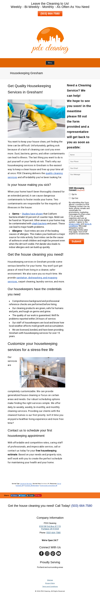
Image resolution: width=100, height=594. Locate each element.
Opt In (74, 194)
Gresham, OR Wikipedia (32, 485)
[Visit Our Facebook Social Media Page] (41, 553)
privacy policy (74, 224)
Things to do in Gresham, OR (48, 485)
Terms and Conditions (50, 586)
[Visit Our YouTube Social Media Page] (58, 553)
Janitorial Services (26, 483)
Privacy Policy (50, 583)
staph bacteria (39, 223)
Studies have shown (32, 213)
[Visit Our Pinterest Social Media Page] (53, 553)
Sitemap (50, 580)
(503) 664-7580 (50, 13)
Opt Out (75, 198)
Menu (50, 63)
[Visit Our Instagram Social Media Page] (47, 553)
